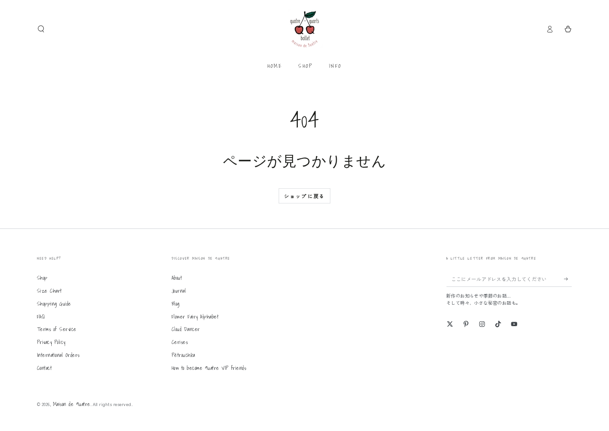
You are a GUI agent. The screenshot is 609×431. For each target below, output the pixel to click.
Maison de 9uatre (72, 404)
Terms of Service (57, 329)
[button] (41, 29)
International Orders (58, 355)
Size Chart (49, 290)
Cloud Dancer (186, 329)
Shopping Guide (54, 303)
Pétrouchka (183, 355)
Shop (42, 278)
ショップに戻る (304, 195)
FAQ (41, 316)
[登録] (568, 278)
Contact (44, 368)
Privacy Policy (51, 342)
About (177, 278)
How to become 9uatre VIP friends (209, 368)
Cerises (180, 342)
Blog (176, 303)
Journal (179, 290)
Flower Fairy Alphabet (195, 316)
